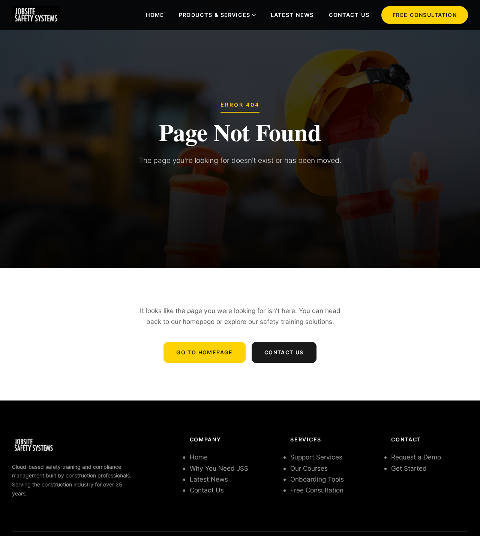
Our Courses (309, 468)
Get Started (409, 468)
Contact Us (349, 15)
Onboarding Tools (317, 479)
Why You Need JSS (219, 468)
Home (155, 15)
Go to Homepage (204, 352)
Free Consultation (425, 15)
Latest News (292, 15)
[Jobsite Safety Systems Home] (36, 15)
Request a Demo (416, 457)
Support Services (316, 457)
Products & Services (214, 15)
